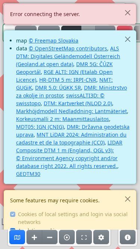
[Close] (127, 12)
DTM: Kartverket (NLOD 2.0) (78, 103)
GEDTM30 (28, 173)
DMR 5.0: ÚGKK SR (58, 87)
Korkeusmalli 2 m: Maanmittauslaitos (62, 118)
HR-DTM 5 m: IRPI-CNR (67, 79)
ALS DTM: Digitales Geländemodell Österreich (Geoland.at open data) (68, 56)
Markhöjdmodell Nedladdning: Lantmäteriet (71, 111)
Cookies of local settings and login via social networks (73, 218)
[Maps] (17, 237)
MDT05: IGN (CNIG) (40, 126)
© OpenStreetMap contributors (68, 48)
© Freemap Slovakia (53, 40)
